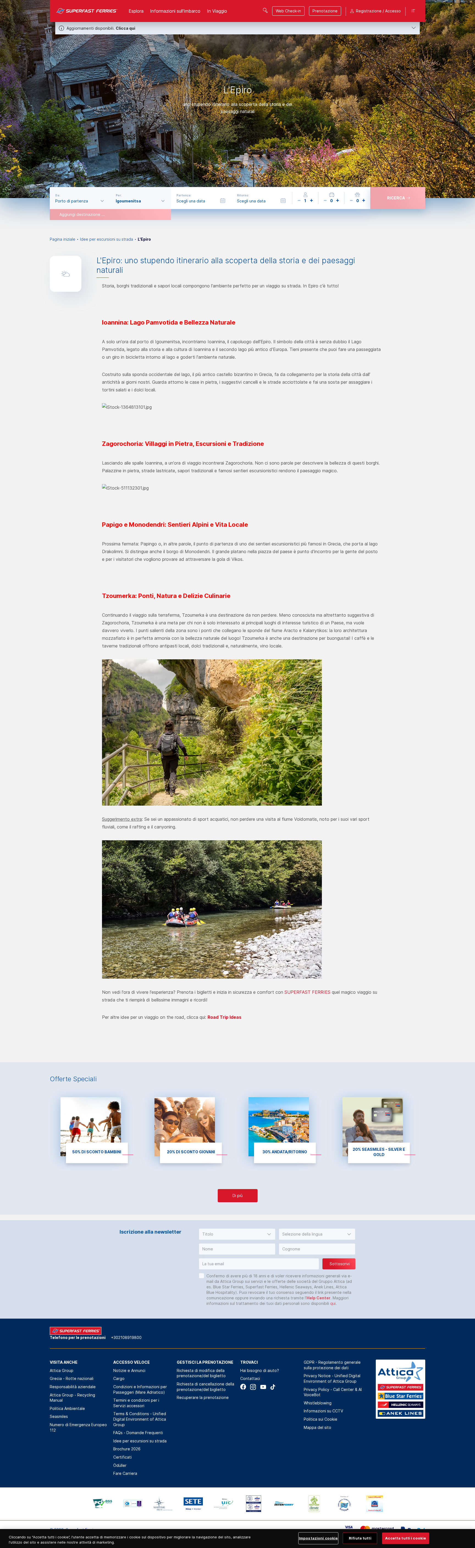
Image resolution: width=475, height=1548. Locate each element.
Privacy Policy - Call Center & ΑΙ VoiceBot (333, 1392)
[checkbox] (201, 1275)
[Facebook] (243, 1387)
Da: (57, 195)
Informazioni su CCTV (323, 1411)
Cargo (119, 1378)
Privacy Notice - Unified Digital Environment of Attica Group (332, 1378)
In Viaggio (217, 11)
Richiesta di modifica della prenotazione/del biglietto (201, 1373)
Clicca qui (125, 28)
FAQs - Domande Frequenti (138, 1432)
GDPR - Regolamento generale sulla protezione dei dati (332, 1365)
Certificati (122, 1457)
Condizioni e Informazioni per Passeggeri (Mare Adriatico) (140, 1389)
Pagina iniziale (62, 239)
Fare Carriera (125, 1473)
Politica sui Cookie (320, 1419)
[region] (237, 1538)
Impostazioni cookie (318, 1538)
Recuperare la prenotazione (203, 1397)
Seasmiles (59, 1416)
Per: (119, 195)
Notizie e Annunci (129, 1370)
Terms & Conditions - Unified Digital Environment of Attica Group (139, 1419)
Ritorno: (243, 195)
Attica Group (61, 1370)
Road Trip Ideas (224, 1017)
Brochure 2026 (126, 1449)
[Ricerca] (265, 10)
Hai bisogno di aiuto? (259, 1370)
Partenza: (183, 195)
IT (413, 11)
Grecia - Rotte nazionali (71, 1378)
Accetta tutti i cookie (405, 1538)
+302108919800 (126, 1337)
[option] (237, 99)
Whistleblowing (318, 1403)
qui (333, 1303)
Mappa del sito (317, 1427)
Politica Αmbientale (67, 1408)
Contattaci (250, 1378)
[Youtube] (263, 1387)
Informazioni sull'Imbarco (175, 11)
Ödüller (119, 1465)
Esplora (136, 11)
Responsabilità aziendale (73, 1386)
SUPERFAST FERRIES (307, 992)
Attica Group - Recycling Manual (72, 1398)
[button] (237, 1234)
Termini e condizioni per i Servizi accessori (136, 1403)
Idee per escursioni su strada (106, 239)
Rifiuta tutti (360, 1538)
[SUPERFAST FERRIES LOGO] (87, 11)
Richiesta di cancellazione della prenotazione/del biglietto (205, 1387)
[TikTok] (273, 1387)
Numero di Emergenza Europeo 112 (78, 1427)
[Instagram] (253, 1387)
